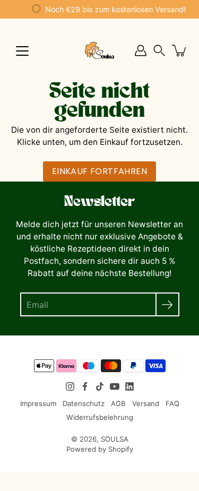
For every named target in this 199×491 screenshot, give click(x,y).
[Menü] (22, 51)
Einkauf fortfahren (99, 171)
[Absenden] (167, 304)
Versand (145, 403)
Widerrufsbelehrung (99, 417)
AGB (118, 403)
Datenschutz (84, 403)
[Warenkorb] (179, 50)
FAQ (172, 403)
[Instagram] (70, 386)
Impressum (38, 403)
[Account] (140, 50)
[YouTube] (114, 386)
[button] (159, 51)
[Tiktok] (100, 386)
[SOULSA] (99, 50)
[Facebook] (85, 386)
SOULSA (114, 439)
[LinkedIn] (129, 386)
